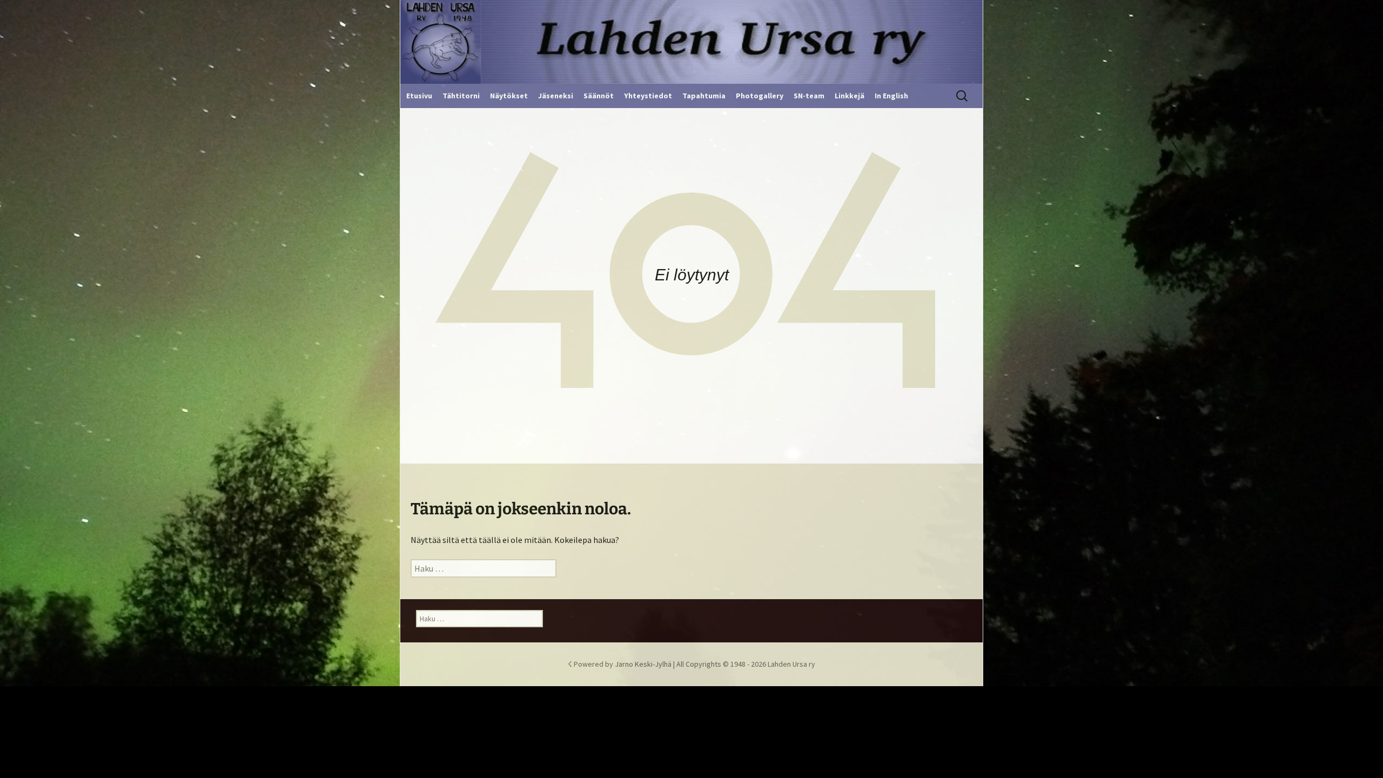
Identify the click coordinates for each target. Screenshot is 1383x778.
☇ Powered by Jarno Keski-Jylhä (620, 664)
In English (891, 95)
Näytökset (509, 95)
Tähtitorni (461, 95)
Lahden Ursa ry (791, 664)
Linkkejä (849, 95)
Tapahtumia (704, 95)
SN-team (809, 95)
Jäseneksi (555, 95)
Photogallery (759, 95)
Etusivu (419, 95)
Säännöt (598, 95)
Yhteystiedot (648, 95)
